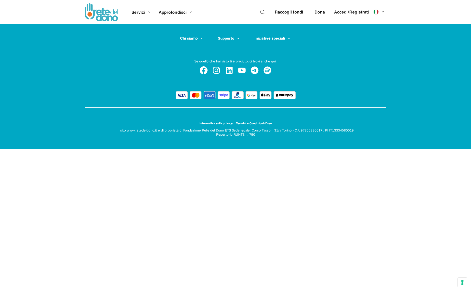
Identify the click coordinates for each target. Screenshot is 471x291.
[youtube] (242, 70)
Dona (319, 12)
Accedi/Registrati (351, 12)
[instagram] (216, 70)
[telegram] (255, 70)
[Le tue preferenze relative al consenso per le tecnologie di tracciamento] (462, 282)
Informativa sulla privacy (216, 123)
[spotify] (267, 70)
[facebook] (204, 70)
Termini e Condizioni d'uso (254, 123)
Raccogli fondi (289, 12)
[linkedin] (229, 70)
